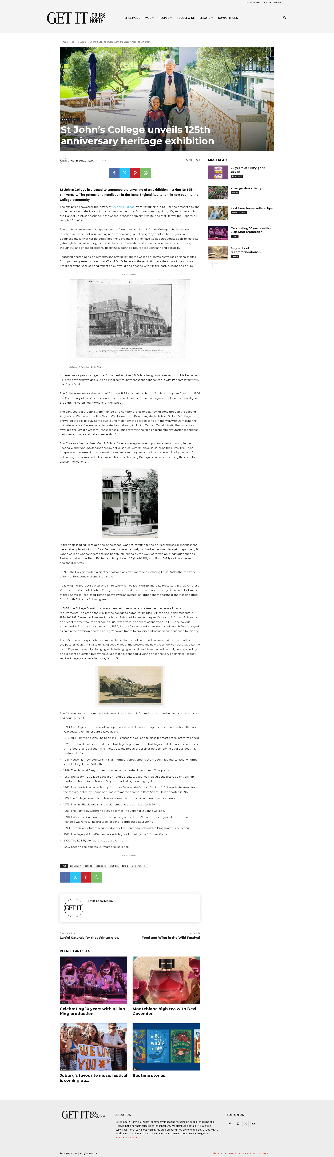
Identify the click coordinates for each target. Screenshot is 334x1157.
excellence (101, 865)
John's (125, 865)
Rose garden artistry (246, 188)
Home (63, 41)
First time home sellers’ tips (252, 208)
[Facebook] (114, 173)
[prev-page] (210, 265)
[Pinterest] (135, 173)
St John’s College (123, 206)
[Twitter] (125, 173)
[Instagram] (238, 1124)
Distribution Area (252, 2)
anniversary (75, 865)
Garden (235, 192)
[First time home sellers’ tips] (218, 213)
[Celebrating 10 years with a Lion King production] (93, 980)
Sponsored (237, 176)
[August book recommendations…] (218, 253)
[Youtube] (253, 1124)
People (164, 17)
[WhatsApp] (145, 173)
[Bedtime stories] (166, 1047)
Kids (76, 120)
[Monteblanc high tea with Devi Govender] (166, 980)
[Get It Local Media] (64, 160)
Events (83, 41)
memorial (136, 865)
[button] (284, 18)
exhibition (114, 865)
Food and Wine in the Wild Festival (171, 938)
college (88, 865)
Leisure (205, 17)
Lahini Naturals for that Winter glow (89, 938)
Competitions (228, 17)
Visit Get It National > (273, 2)
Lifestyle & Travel (138, 17)
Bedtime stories (149, 1075)
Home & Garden (239, 212)
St (145, 865)
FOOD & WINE (186, 17)
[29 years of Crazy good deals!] (218, 172)
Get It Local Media (82, 161)
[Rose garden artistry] (218, 193)
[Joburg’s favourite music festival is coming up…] (93, 1047)
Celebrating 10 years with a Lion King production (92, 1011)
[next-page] (216, 265)
